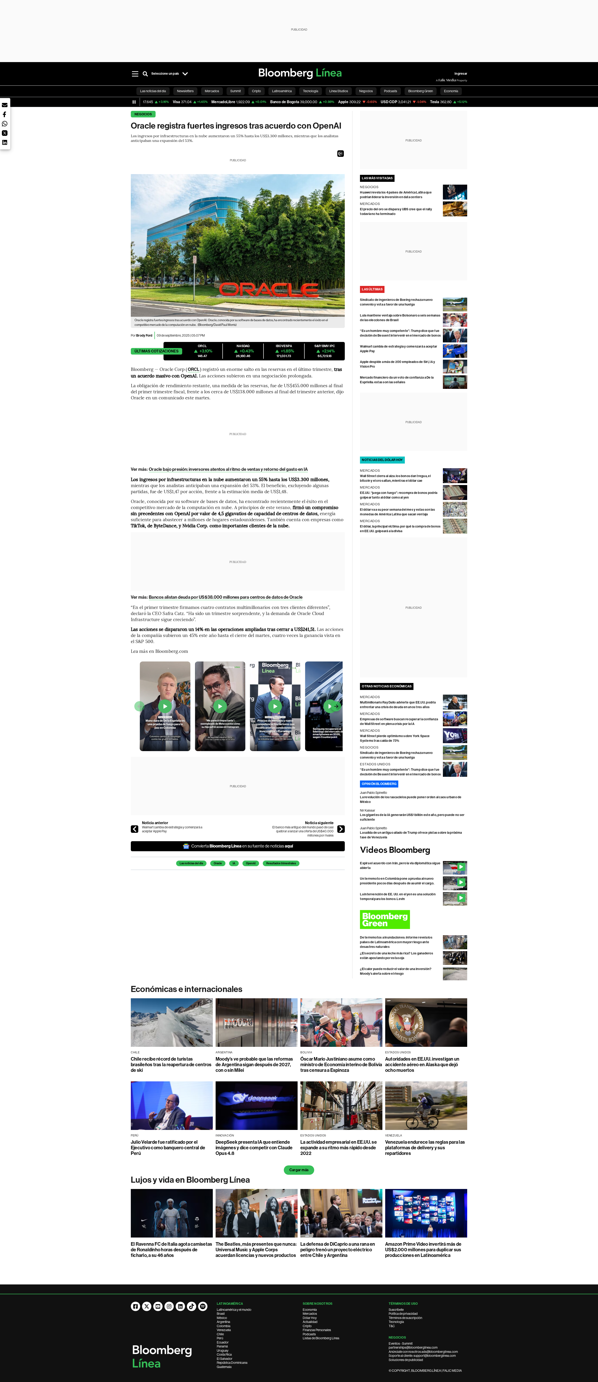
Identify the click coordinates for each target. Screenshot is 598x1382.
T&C (392, 1326)
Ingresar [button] (461, 74)
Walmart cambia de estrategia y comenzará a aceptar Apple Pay (172, 829)
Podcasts (309, 1334)
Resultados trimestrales (281, 863)
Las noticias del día (191, 863)
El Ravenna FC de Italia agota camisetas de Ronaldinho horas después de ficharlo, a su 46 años (171, 1249)
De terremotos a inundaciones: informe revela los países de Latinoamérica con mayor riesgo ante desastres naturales (396, 942)
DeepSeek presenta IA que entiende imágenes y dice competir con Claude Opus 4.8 (254, 1147)
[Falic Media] (439, 80)
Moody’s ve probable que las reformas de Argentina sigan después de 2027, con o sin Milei (254, 1064)
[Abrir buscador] (145, 73)
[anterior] (134, 829)
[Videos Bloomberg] (413, 850)
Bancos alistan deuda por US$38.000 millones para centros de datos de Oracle (226, 597)
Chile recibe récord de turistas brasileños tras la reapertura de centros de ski (171, 1064)
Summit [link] (235, 91)
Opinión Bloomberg (379, 784)
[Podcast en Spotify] (202, 1306)
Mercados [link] (212, 91)
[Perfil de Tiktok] (191, 1306)
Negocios (143, 114)
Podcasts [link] (390, 91)
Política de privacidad (403, 1313)
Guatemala (224, 1367)
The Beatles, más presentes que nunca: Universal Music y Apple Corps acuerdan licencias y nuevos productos (256, 1249)
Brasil (221, 1313)
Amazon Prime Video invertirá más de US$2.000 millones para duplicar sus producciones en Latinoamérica (423, 1249)
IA (234, 863)
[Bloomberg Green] (413, 919)
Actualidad (310, 1322)
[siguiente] (341, 829)
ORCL (193, 369)
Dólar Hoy (310, 1318)
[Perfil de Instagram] (169, 1306)
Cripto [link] (256, 91)
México (222, 1318)
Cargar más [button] (299, 1170)
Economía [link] (451, 91)
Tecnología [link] (310, 91)
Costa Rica (224, 1354)
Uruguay (222, 1350)
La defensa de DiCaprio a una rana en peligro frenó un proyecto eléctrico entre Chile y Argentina (337, 1249)
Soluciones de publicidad (406, 1360)
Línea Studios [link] (338, 91)
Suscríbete (396, 1310)
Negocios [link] (366, 91)
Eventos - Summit (401, 1343)
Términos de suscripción (405, 1318)
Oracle (218, 863)
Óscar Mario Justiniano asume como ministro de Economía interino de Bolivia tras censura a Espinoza (341, 1064)
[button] (340, 153)
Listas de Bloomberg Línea (321, 1338)
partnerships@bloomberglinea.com (413, 1347)
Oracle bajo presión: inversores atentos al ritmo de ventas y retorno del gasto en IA (228, 469)
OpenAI (251, 863)
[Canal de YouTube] (158, 1306)
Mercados (310, 1313)
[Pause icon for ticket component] (134, 102)
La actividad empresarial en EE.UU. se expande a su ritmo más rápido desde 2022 (338, 1147)
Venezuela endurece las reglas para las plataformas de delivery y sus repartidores (425, 1147)
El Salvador (224, 1359)
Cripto (307, 1326)
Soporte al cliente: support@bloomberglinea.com (422, 1355)
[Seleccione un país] (185, 73)
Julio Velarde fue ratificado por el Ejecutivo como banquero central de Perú (168, 1147)
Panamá (222, 1346)
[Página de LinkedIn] (180, 1306)
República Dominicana (232, 1362)
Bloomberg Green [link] (420, 91)
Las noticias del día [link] (153, 91)
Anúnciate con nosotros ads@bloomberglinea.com (423, 1352)
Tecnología (396, 1322)
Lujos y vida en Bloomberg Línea (190, 1180)
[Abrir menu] (135, 73)
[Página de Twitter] (146, 1306)
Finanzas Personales (317, 1330)
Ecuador (223, 1342)
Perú (220, 1338)
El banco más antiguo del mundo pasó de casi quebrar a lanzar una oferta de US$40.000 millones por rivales (303, 831)
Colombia (223, 1326)
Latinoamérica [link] (282, 91)
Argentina (223, 1322)
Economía (310, 1310)
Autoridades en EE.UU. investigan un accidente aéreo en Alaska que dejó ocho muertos (422, 1064)
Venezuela (224, 1330)
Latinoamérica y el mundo (234, 1310)
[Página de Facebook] (135, 1306)
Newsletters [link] (185, 91)
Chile (220, 1334)
